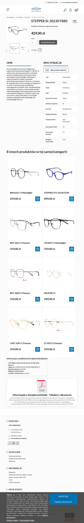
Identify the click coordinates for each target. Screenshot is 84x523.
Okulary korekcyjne (15, 456)
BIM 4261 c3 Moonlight (21, 193)
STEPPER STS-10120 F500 (56, 193)
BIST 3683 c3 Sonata (20, 293)
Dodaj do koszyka (48, 42)
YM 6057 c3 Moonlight (55, 243)
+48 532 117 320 (52, 2)
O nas (10, 480)
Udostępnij (40, 50)
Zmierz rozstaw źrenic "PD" (17, 477)
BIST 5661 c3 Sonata (20, 243)
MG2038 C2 (49, 293)
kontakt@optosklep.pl (69, 2)
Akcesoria (12, 461)
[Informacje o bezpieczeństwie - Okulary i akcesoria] (42, 386)
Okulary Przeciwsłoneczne (17, 458)
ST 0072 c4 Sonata (53, 343)
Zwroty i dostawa (14, 482)
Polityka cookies (12, 520)
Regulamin (12, 472)
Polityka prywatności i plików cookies (20, 475)
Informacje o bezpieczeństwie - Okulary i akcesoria (42, 394)
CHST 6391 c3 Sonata (20, 343)
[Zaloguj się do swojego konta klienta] (70, 9)
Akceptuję (63, 496)
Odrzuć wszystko (63, 502)
